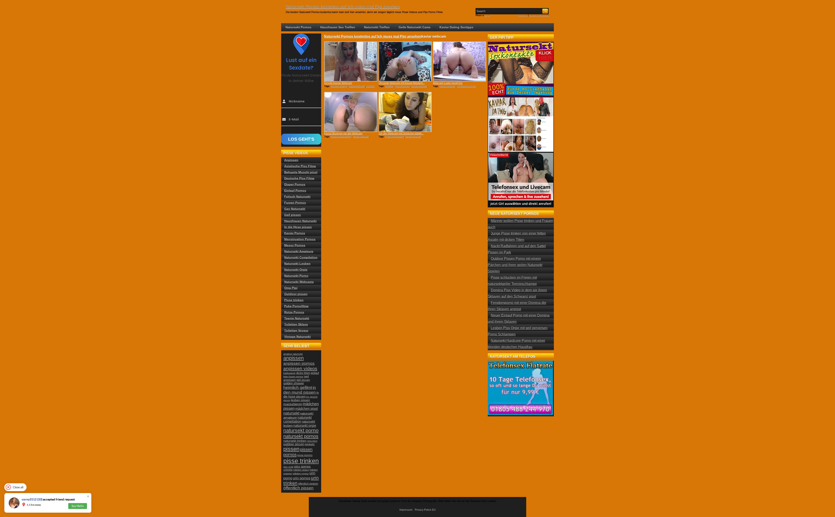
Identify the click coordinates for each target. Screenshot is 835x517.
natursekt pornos (300, 436)
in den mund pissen (299, 390)
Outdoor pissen (295, 294)
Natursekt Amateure (298, 251)
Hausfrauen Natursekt (300, 221)
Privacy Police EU (425, 509)
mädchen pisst (306, 408)
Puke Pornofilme (296, 306)
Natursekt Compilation (300, 257)
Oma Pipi (290, 288)
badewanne (289, 373)
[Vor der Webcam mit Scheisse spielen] (405, 112)
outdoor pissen (293, 444)
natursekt (291, 413)
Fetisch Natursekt (297, 196)
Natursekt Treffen (377, 27)
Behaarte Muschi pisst (300, 172)
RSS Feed (523, 15)
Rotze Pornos (294, 312)
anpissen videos (300, 368)
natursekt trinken (294, 440)
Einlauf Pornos (295, 190)
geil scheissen (402, 86)
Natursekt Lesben (297, 263)
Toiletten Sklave (296, 324)
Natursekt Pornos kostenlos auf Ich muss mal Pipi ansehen (343, 6)
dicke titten (303, 373)
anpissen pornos (299, 363)
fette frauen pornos (293, 376)
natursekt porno (301, 430)
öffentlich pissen (298, 488)
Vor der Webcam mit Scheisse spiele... (401, 133)
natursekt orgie (304, 425)
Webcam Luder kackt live (448, 83)
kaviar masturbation (341, 136)
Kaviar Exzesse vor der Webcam (343, 133)
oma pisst (312, 441)
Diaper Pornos (294, 184)
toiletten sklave (301, 470)
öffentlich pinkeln (308, 483)
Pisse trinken (294, 300)
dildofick (389, 86)
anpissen (293, 358)
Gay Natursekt (294, 208)
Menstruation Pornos (300, 239)
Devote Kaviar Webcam (338, 83)
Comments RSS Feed (539, 15)
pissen (291, 449)
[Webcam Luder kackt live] (459, 62)
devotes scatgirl (339, 86)
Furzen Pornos (295, 202)
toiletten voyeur (301, 473)
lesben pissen (300, 400)
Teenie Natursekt (296, 318)
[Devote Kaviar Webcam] (350, 62)
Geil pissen (292, 215)
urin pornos (301, 478)
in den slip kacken (394, 136)
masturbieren (292, 404)
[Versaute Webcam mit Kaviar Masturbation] (405, 62)
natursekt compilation (297, 419)
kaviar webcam (357, 86)
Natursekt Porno (296, 275)
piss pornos (302, 466)
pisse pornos (304, 455)
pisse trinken (301, 460)
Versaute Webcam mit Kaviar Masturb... (402, 83)
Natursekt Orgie (295, 269)
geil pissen (303, 380)
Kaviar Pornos (294, 233)
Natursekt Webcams (299, 282)
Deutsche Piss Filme (299, 178)
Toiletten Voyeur (296, 330)
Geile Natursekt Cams (415, 27)
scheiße (288, 469)
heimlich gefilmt (297, 387)
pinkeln (310, 444)
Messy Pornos (294, 245)
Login (487, 15)
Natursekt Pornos (298, 27)
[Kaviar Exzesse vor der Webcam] (350, 112)
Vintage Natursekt (297, 336)
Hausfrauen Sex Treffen (337, 27)
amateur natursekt (293, 354)
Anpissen (291, 160)
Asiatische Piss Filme (300, 166)
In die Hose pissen (298, 227)
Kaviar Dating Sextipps (456, 27)
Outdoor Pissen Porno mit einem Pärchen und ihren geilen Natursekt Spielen (515, 265)
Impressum (405, 509)
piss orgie (288, 466)
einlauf (315, 373)
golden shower (293, 383)
